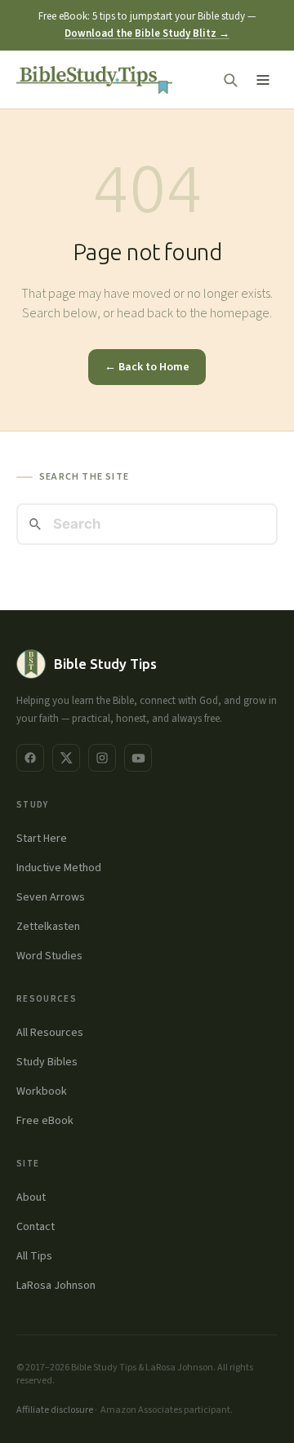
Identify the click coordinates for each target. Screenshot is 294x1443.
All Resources (49, 1033)
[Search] (230, 80)
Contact (35, 1227)
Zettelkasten (48, 926)
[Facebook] (30, 758)
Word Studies (49, 956)
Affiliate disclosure (54, 1410)
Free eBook (45, 1121)
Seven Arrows (50, 897)
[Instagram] (102, 758)
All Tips (34, 1256)
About (31, 1197)
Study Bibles (47, 1062)
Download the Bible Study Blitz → (147, 33)
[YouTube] (138, 758)
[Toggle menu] (263, 80)
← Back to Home (147, 367)
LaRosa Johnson (56, 1285)
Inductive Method (58, 868)
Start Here (41, 838)
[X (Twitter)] (66, 758)
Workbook (41, 1091)
